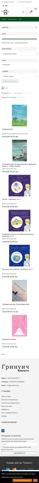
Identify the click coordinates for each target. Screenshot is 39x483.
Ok (35, 480)
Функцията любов (9, 339)
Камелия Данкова (23, 133)
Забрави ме (5, 409)
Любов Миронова (12, 133)
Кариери (4, 416)
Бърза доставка (6, 406)
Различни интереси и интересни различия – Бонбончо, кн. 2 (18, 235)
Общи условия (6, 396)
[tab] (2, 88)
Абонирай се (19, 453)
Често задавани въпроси (9, 413)
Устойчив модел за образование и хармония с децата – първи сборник (19, 165)
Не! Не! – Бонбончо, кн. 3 (11, 199)
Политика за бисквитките (9, 399)
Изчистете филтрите (10, 81)
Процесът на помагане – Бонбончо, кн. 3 (17, 269)
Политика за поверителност (10, 403)
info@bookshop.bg (9, 2)
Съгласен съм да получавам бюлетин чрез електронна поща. (16, 448)
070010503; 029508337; (25, 2)
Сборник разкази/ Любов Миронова (15, 304)
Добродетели (7, 129)
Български (6, 64)
